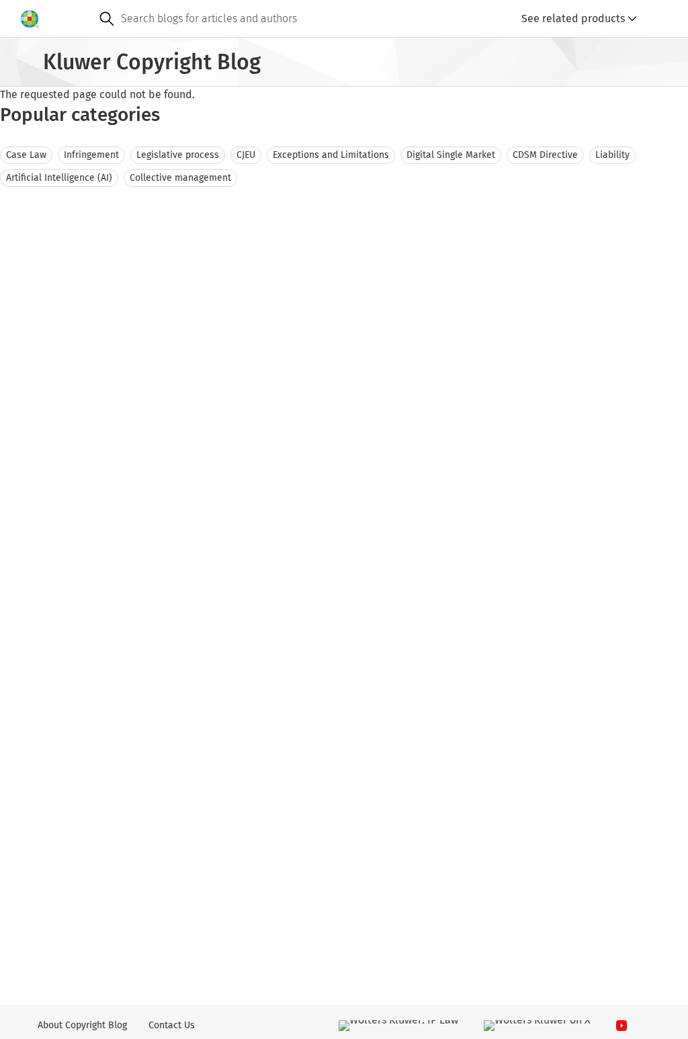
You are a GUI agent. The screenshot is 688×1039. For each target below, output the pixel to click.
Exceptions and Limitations (331, 155)
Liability (612, 155)
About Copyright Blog (82, 1025)
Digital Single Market (450, 155)
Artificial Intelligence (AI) (59, 177)
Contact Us (171, 1025)
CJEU (245, 155)
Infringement (91, 155)
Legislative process (177, 155)
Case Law (26, 155)
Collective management (180, 177)
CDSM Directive (545, 155)
